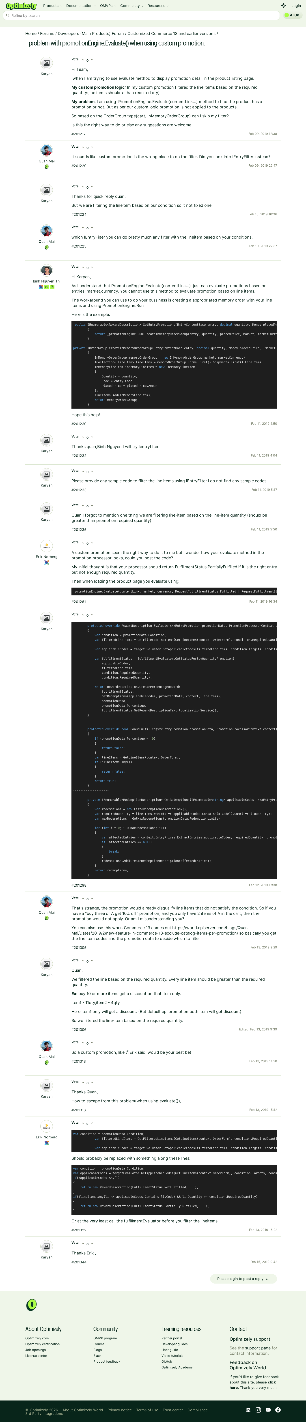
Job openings (35, 1350)
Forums (47, 33)
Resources (158, 5)
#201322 (78, 1230)
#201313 (78, 1061)
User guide (170, 1350)
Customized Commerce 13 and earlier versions (171, 33)
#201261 (78, 601)
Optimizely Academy (177, 1367)
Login (296, 5)
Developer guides (175, 1344)
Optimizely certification (42, 1344)
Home (31, 33)
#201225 (78, 246)
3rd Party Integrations (44, 1413)
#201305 (78, 947)
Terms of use (147, 1410)
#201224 (78, 214)
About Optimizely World (82, 1410)
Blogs (97, 1350)
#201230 (78, 424)
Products (53, 5)
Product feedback (106, 1361)
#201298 (78, 885)
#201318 (78, 1110)
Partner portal (172, 1338)
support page (258, 1348)
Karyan (46, 73)
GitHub (167, 1361)
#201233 (78, 490)
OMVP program (105, 1338)
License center (36, 1355)
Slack (97, 1355)
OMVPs (108, 5)
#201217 (78, 134)
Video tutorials (172, 1355)
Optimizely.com (37, 1338)
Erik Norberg (47, 556)
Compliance (197, 1410)
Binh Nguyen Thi (46, 281)
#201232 (78, 455)
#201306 (78, 1029)
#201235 (78, 529)
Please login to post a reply (243, 1278)
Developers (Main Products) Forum (91, 33)
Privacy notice (120, 1410)
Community (132, 5)
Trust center (173, 1410)
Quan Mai (47, 161)
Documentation (81, 5)
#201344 (78, 1262)
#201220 (78, 166)
